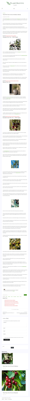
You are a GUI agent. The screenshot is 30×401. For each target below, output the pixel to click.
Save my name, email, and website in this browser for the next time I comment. (14, 337)
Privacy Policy (10, 399)
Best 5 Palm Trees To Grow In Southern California (11, 305)
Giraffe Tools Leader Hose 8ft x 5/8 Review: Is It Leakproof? (8, 313)
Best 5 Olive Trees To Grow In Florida (9, 304)
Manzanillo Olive (18, 172)
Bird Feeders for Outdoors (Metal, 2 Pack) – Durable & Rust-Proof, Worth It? (22, 313)
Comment (4, 322)
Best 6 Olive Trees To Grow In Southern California (11, 301)
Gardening (9, 296)
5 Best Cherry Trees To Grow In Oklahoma (10, 366)
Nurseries (18, 296)
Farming (6, 296)
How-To (12, 296)
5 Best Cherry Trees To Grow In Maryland (10, 392)
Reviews (20, 296)
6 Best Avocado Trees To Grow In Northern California (12, 116)
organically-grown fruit (24, 55)
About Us (3, 399)
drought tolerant (24, 266)
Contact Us (6, 399)
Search (3, 346)
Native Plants (15, 296)
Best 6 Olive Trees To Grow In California (10, 300)
